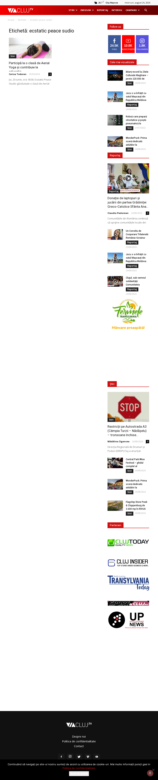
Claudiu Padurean (118, 213)
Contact (79, 746)
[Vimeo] (88, 757)
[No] (153, 770)
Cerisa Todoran (17, 74)
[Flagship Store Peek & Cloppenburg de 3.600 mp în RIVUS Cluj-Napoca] (115, 505)
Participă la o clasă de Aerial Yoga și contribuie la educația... (29, 67)
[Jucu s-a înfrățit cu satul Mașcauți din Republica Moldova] (115, 96)
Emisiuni (86, 10)
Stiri (72, 10)
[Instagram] (70, 757)
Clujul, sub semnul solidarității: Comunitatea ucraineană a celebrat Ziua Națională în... (137, 284)
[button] (145, 10)
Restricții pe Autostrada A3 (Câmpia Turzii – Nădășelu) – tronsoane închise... (127, 431)
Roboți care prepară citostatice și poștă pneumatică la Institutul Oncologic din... (136, 123)
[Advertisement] (129, 356)
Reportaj (102, 10)
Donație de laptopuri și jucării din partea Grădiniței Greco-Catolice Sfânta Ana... (128, 202)
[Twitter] (79, 757)
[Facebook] (61, 757)
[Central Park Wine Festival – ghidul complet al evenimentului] (115, 463)
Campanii (131, 10)
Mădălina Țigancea (118, 441)
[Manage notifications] (150, 773)
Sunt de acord (79, 773)
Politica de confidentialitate (79, 741)
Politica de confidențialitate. (79, 768)
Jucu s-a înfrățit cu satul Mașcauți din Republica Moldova (136, 96)
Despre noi (79, 736)
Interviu (117, 10)
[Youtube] (97, 757)
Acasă (11, 20)
